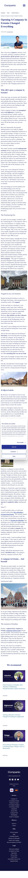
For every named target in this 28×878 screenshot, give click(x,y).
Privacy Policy (14, 855)
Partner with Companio (14, 840)
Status (14, 785)
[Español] (16, 790)
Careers (14, 825)
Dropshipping (14, 814)
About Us (14, 823)
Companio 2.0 (14, 798)
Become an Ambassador (14, 838)
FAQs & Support (14, 832)
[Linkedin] (15, 779)
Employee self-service (14, 784)
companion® (14, 808)
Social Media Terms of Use (14, 859)
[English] (11, 790)
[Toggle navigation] (24, 5)
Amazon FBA (14, 810)
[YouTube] (18, 779)
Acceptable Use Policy (14, 851)
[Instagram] (10, 779)
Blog (14, 834)
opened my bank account (13, 630)
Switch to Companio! (14, 816)
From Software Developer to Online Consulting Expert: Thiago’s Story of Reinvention (13, 746)
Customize (13, 451)
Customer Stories (10, 31)
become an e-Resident (17, 520)
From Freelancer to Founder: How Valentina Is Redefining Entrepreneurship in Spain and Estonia (14, 686)
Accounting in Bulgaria (14, 804)
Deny (14, 456)
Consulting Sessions (14, 836)
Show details (20, 442)
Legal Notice (14, 853)
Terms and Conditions (14, 849)
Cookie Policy (14, 857)
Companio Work (14, 812)
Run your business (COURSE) (14, 842)
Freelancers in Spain (14, 802)
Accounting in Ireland (14, 806)
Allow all (14, 447)
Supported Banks (14, 861)
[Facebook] (12, 779)
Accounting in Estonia (14, 800)
